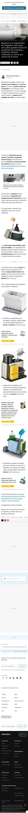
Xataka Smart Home (6, 750)
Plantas (4, 694)
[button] (13, 76)
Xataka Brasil (5, 790)
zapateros (5, 707)
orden (21, 517)
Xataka (3, 743)
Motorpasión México (19, 800)
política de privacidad (20, 669)
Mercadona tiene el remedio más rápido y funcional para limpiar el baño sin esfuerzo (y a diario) (13, 186)
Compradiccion (5, 780)
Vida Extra (16, 745)
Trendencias (4, 775)
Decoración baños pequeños (20, 651)
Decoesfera (4, 777)
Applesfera (4, 748)
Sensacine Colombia (19, 795)
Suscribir (22, 666)
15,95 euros (15, 472)
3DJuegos (16, 743)
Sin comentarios (5, 62)
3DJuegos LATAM (18, 788)
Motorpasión (17, 764)
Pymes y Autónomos (19, 777)
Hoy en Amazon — (8, 340)
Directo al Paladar (6, 764)
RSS (13, 678)
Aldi (15, 710)
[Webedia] (6, 735)
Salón (16, 697)
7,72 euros (13, 278)
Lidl (3, 710)
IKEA (15, 704)
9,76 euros (22, 325)
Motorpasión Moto (18, 767)
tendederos (17, 707)
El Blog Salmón (18, 775)
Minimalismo (5, 701)
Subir (21, 734)
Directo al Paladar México (6, 801)
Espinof (16, 756)
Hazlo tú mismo (19, 701)
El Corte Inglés (21, 21)
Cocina (8, 517)
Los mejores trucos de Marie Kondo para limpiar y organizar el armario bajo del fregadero (15, 646)
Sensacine (16, 754)
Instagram (10, 678)
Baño (16, 694)
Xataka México (5, 788)
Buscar (20, 726)
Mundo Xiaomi (5, 753)
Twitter (12, 63)
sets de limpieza (8, 168)
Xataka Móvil (5, 745)
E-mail (17, 63)
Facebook (6, 678)
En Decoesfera (6, 183)
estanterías (5, 704)
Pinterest (17, 678)
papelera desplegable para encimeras (13, 166)
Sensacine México (18, 793)
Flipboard (15, 63)
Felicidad (14, 21)
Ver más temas (6, 716)
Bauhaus (15, 517)
